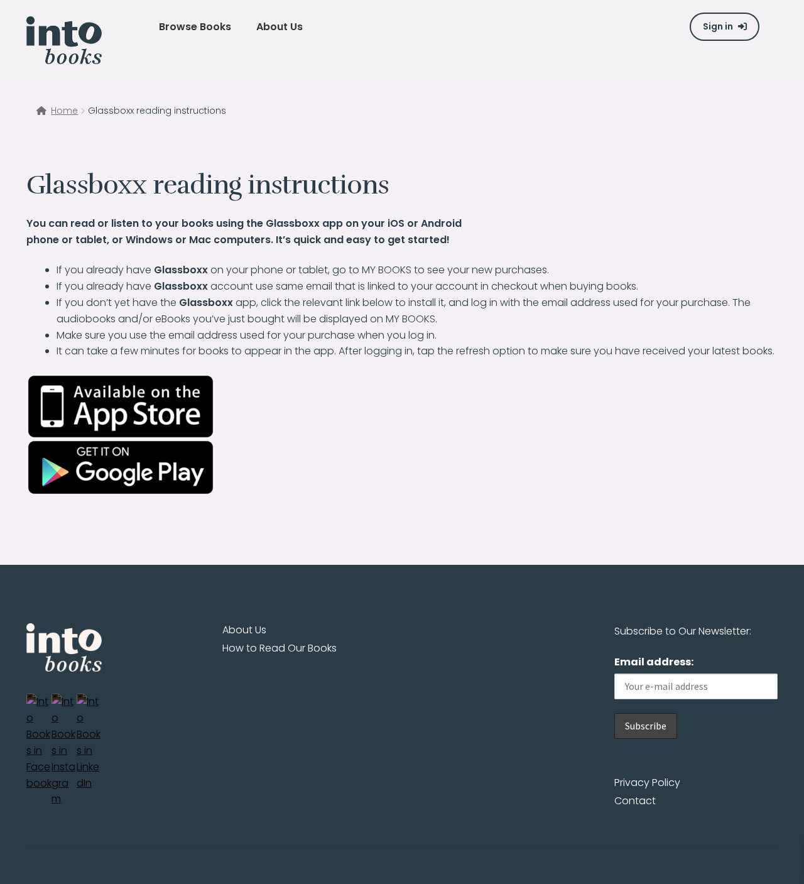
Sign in (718, 26)
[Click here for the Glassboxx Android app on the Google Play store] (402, 467)
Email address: (653, 662)
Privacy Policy (647, 782)
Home (64, 110)
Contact (635, 801)
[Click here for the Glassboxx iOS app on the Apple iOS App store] (402, 406)
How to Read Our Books (279, 648)
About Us (244, 630)
